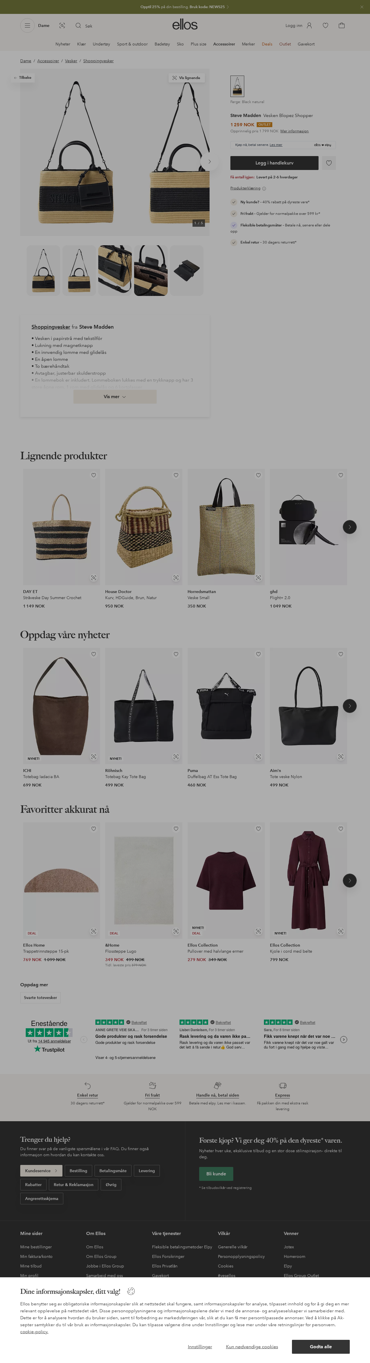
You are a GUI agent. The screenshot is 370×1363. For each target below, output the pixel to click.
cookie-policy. (34, 1331)
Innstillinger (200, 1346)
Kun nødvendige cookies (252, 1346)
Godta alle (321, 1346)
